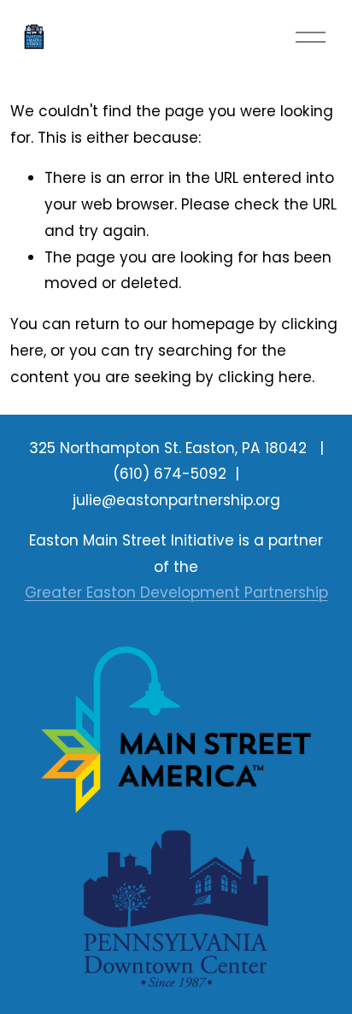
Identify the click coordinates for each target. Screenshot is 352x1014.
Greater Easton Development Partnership (176, 592)
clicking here (265, 377)
